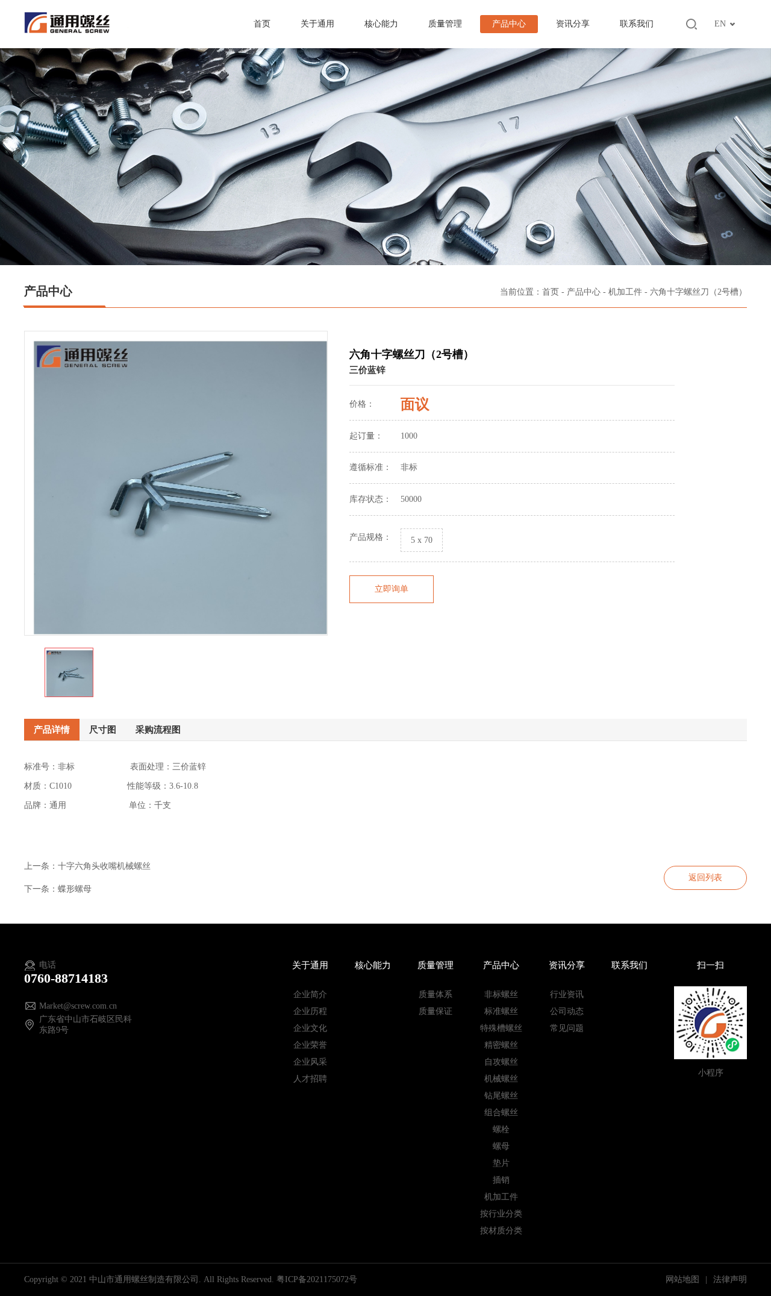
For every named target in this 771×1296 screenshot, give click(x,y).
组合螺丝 (501, 1112)
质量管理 (445, 23)
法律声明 (730, 1279)
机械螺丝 (501, 1078)
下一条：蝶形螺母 (58, 889)
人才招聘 (310, 1078)
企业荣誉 (310, 1045)
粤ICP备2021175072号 (316, 1279)
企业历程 (310, 1011)
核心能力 (381, 23)
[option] (176, 483)
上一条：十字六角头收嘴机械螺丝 (87, 866)
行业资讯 (567, 994)
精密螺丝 (501, 1045)
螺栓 (501, 1129)
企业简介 (310, 994)
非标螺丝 (501, 994)
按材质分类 (501, 1230)
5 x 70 (421, 540)
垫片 (501, 1163)
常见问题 (567, 1028)
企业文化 (310, 1028)
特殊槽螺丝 (501, 1028)
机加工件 (625, 291)
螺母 (501, 1146)
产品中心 (509, 23)
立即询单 (391, 588)
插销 (501, 1180)
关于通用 (317, 23)
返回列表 (705, 877)
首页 (262, 23)
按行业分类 (501, 1213)
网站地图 (684, 1279)
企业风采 (310, 1061)
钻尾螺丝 (501, 1095)
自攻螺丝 (501, 1061)
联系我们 (637, 23)
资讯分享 (573, 23)
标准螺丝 (501, 1011)
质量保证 (435, 1011)
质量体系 (435, 994)
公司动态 (567, 1011)
